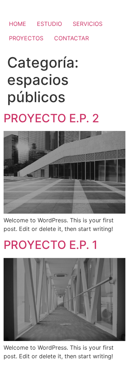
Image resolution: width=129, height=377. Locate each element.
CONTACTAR (71, 38)
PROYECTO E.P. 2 (51, 118)
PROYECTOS (26, 38)
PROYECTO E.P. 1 (50, 245)
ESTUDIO (49, 23)
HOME (17, 23)
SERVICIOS (87, 23)
